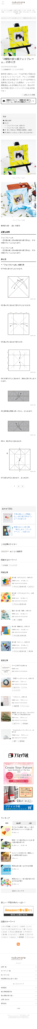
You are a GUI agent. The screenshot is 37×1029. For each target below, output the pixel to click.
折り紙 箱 (24, 845)
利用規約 (4, 987)
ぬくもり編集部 (16, 551)
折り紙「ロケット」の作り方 (21, 642)
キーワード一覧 (6, 971)
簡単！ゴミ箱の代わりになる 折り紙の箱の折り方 (23, 841)
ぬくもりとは (5, 975)
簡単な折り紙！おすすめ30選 (22, 866)
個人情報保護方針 (6, 991)
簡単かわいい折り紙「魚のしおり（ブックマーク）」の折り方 (23, 529)
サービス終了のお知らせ (19, 665)
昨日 (7, 823)
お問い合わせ (5, 999)
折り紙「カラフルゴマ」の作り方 (22, 577)
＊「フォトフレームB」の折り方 (14, 128)
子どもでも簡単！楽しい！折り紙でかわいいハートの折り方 (23, 828)
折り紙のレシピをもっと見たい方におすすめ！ (18, 132)
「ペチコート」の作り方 (19, 697)
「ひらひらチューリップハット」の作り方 (23, 731)
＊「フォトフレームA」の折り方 (14, 125)
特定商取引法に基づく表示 (9, 978)
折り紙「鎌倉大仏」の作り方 (21, 626)
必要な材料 (7, 120)
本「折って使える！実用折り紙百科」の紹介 (18, 130)
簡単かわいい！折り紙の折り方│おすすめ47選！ (23, 880)
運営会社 (4, 1003)
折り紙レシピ (24, 580)
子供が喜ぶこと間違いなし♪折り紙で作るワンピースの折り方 (23, 516)
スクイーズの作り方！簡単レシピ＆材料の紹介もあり (23, 854)
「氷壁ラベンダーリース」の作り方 (23, 678)
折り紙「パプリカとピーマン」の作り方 (23, 594)
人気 (30, 823)
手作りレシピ (24, 700)
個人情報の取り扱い (7, 995)
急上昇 (18, 823)
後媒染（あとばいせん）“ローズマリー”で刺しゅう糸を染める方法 (23, 713)
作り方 (6, 123)
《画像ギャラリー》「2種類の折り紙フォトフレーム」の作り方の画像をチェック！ (18, 101)
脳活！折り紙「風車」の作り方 (21, 610)
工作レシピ (23, 681)
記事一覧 (4, 967)
